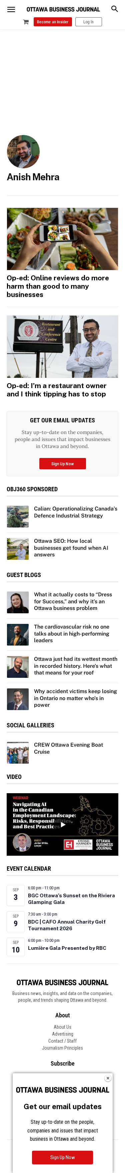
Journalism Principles (62, 1048)
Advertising (62, 1034)
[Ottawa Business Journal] (63, 9)
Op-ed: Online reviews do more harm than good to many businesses (58, 286)
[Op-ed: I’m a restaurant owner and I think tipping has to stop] (62, 346)
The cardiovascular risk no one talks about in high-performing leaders (71, 634)
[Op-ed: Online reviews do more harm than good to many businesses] (62, 239)
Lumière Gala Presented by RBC (67, 948)
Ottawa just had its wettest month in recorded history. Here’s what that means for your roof (75, 666)
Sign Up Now (62, 1157)
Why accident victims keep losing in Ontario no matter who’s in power (75, 698)
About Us (62, 1027)
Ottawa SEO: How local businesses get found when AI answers (71, 548)
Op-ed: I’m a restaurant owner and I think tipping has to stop (57, 389)
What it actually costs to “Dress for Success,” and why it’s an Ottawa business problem (73, 601)
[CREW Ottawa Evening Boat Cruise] (18, 753)
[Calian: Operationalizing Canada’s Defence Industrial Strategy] (18, 517)
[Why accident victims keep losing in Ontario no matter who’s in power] (18, 699)
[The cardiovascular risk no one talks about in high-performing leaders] (18, 635)
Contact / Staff (62, 1041)
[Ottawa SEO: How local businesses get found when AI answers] (18, 549)
